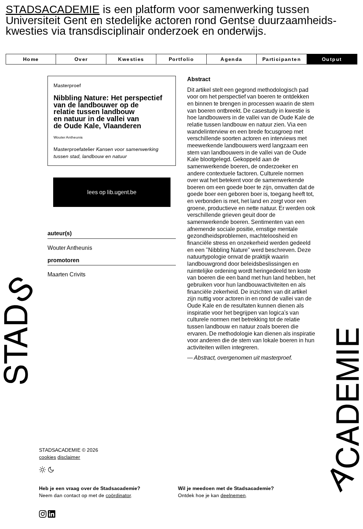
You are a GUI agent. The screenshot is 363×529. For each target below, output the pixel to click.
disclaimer (68, 457)
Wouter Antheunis (70, 248)
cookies (47, 457)
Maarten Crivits (66, 274)
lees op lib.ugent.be (111, 192)
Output (332, 59)
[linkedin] (51, 514)
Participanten (281, 59)
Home (31, 59)
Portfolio (181, 59)
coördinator (118, 495)
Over (81, 59)
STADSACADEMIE (53, 9)
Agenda (231, 59)
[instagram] (42, 514)
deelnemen (233, 495)
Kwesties (131, 59)
